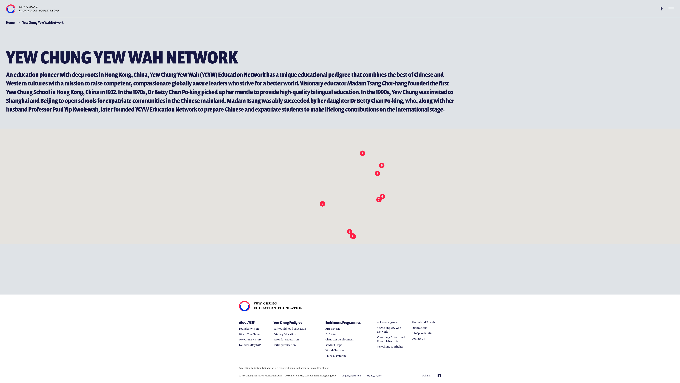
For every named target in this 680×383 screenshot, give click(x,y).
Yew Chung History (250, 339)
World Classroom (335, 350)
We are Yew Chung (249, 334)
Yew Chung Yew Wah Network (43, 22)
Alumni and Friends (423, 322)
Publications (419, 327)
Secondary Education (286, 339)
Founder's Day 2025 (250, 345)
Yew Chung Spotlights (390, 346)
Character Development (339, 339)
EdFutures (331, 334)
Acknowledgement (388, 322)
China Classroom (335, 355)
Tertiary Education (285, 345)
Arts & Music (332, 328)
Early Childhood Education (290, 328)
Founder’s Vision (249, 328)
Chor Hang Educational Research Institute (391, 339)
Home (10, 22)
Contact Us (418, 338)
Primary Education (285, 334)
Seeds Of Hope (333, 345)
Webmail (426, 375)
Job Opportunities (422, 333)
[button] (353, 236)
